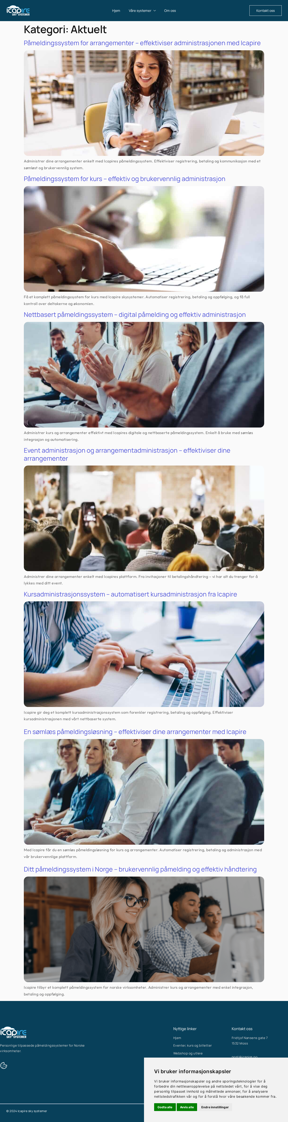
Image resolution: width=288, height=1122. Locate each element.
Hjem (116, 10)
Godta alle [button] (164, 1107)
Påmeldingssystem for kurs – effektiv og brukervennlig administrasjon (124, 178)
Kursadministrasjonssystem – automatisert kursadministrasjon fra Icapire (130, 594)
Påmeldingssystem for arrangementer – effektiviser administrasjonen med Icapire (142, 42)
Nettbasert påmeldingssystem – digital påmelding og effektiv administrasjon (135, 314)
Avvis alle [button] (187, 1107)
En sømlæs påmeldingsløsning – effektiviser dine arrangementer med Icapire (135, 731)
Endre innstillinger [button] (215, 1107)
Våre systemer (140, 10)
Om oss (170, 10)
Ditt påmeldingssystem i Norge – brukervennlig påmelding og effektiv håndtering (140, 869)
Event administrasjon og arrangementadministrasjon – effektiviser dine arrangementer (127, 454)
